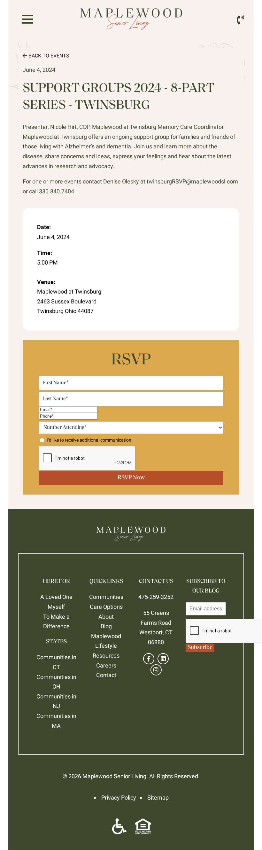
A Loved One (56, 596)
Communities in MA (56, 720)
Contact (106, 675)
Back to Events (48, 56)
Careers (106, 665)
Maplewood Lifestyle (106, 641)
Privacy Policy (118, 797)
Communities (106, 596)
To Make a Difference (56, 621)
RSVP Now (131, 478)
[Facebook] (148, 658)
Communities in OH (56, 682)
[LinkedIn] (163, 658)
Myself (56, 606)
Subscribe (200, 648)
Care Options (106, 606)
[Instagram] (156, 669)
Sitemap (158, 797)
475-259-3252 (155, 596)
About (106, 616)
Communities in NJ (56, 701)
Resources (106, 655)
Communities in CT (56, 662)
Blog (106, 626)
